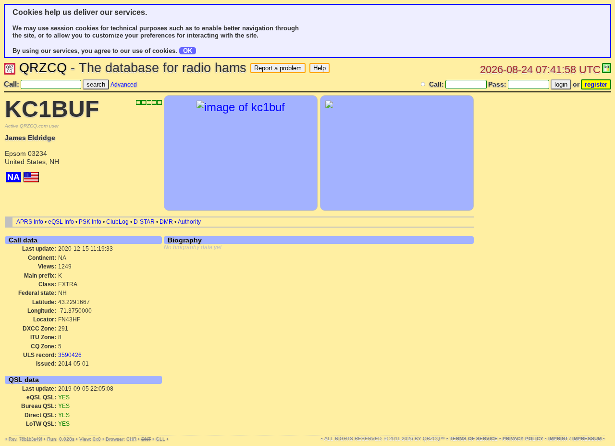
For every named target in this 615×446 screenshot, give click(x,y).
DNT (146, 439)
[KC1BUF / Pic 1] (241, 107)
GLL (160, 439)
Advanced (124, 84)
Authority (189, 221)
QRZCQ (43, 68)
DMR (166, 221)
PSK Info (90, 221)
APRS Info (29, 221)
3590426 (70, 355)
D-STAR (144, 221)
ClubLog (117, 221)
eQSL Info (61, 221)
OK (187, 50)
